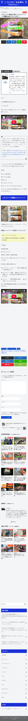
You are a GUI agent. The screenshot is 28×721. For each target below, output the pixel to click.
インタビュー (5, 667)
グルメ (3, 676)
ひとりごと (4, 659)
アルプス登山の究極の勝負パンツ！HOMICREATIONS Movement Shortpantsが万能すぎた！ (13, 616)
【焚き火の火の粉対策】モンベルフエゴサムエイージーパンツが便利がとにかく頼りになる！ (13, 629)
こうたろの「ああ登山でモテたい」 (14, 3)
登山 (19, 348)
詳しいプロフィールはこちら (15, 517)
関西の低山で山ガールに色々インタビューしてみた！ (13, 636)
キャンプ (13, 350)
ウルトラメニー (6, 350)
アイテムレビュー (12, 348)
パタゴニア (19, 350)
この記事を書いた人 (7, 71)
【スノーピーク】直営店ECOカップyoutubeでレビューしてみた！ (13, 623)
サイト (2, 407)
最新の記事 (17, 71)
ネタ (3, 684)
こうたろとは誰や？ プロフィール (11, 708)
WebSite (14, 521)
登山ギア (4, 352)
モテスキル (4, 693)
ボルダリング (5, 688)
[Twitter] (4, 83)
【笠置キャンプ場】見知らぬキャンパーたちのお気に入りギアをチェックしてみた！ (13, 642)
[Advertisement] (14, 58)
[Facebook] (6, 83)
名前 (2, 396)
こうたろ (11, 74)
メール (3, 401)
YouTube (4, 348)
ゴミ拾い (4, 680)
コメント (3, 380)
